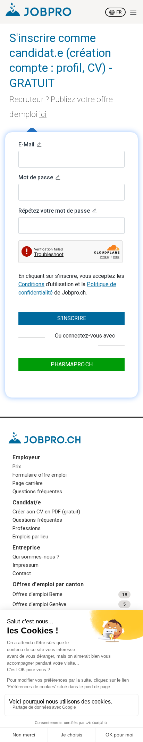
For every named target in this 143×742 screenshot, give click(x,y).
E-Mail (26, 144)
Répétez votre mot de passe (54, 210)
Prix (16, 466)
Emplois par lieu (30, 537)
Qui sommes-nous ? (35, 557)
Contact (21, 573)
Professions (26, 528)
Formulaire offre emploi (39, 475)
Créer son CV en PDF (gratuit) (46, 512)
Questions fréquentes (37, 491)
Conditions (31, 284)
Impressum (25, 565)
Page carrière (27, 483)
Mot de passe (35, 177)
